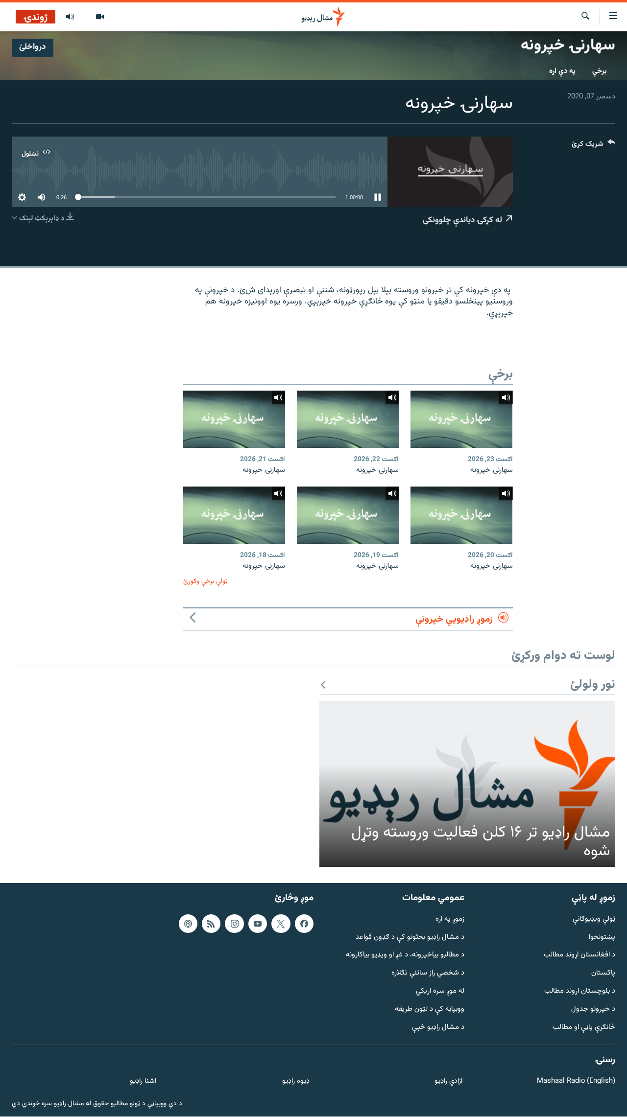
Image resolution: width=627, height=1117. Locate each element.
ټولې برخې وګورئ (205, 581)
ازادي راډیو (448, 1082)
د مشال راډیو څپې (438, 1028)
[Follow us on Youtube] (257, 923)
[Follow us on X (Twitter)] (280, 923)
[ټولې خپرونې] (70, 17)
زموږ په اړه (449, 919)
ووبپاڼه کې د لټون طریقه (429, 1009)
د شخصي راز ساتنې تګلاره (427, 974)
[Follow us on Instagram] (234, 923)
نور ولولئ (592, 685)
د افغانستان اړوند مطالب (579, 956)
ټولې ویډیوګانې (594, 919)
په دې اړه (562, 71)
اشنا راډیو (143, 1082)
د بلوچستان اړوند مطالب (579, 991)
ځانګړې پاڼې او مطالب (584, 1028)
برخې (599, 71)
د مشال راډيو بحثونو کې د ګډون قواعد (410, 937)
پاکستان (603, 974)
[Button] (593, 146)
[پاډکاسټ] (188, 923)
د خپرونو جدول (593, 1009)
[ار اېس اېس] (211, 923)
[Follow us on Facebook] (304, 923)
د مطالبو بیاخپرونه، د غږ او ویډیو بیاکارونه (405, 956)
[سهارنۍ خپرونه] (461, 419)
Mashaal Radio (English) (576, 1082)
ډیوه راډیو (295, 1082)
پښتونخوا (602, 937)
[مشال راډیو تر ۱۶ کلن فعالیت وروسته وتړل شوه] (467, 784)
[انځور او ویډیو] (100, 17)
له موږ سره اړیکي (440, 991)
